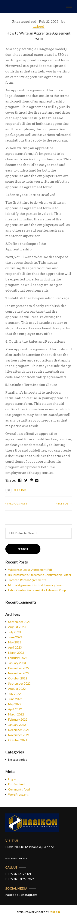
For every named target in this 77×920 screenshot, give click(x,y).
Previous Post (16, 503)
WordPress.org (18, 794)
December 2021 (19, 730)
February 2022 (17, 719)
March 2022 (16, 714)
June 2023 (15, 637)
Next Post (63, 503)
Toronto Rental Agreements (27, 580)
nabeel (38, 27)
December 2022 (19, 668)
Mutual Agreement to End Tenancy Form (35, 585)
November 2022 (19, 673)
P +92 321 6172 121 (18, 874)
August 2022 (17, 688)
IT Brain (55, 912)
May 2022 (14, 704)
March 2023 (16, 652)
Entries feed (16, 784)
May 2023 (14, 642)
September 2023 (19, 621)
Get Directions (16, 858)
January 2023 (17, 663)
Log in (12, 779)
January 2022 (17, 724)
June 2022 (15, 699)
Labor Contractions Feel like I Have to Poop (37, 590)
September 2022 (19, 683)
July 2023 (14, 632)
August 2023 (17, 627)
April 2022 (15, 709)
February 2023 (17, 658)
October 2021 (17, 740)
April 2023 (15, 647)
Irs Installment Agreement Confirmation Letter (39, 575)
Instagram (29, 894)
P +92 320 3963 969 (19, 879)
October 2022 (17, 678)
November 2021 (19, 735)
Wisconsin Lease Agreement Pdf (30, 569)
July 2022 (14, 694)
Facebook (12, 894)
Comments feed (19, 789)
